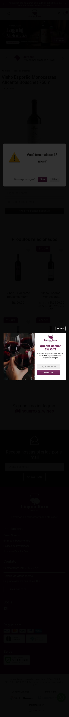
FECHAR (61, 328)
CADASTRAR (48, 373)
